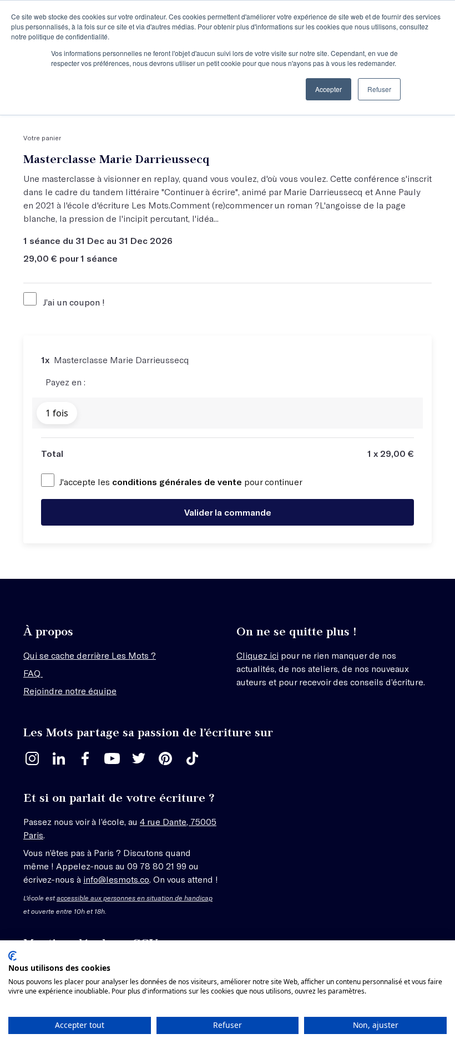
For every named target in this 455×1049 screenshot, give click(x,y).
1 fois (57, 413)
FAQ (33, 673)
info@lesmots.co (116, 879)
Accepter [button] (328, 89)
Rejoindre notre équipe (70, 690)
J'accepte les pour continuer (180, 481)
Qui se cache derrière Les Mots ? (89, 655)
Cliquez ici (257, 655)
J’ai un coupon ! (73, 302)
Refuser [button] (379, 89)
